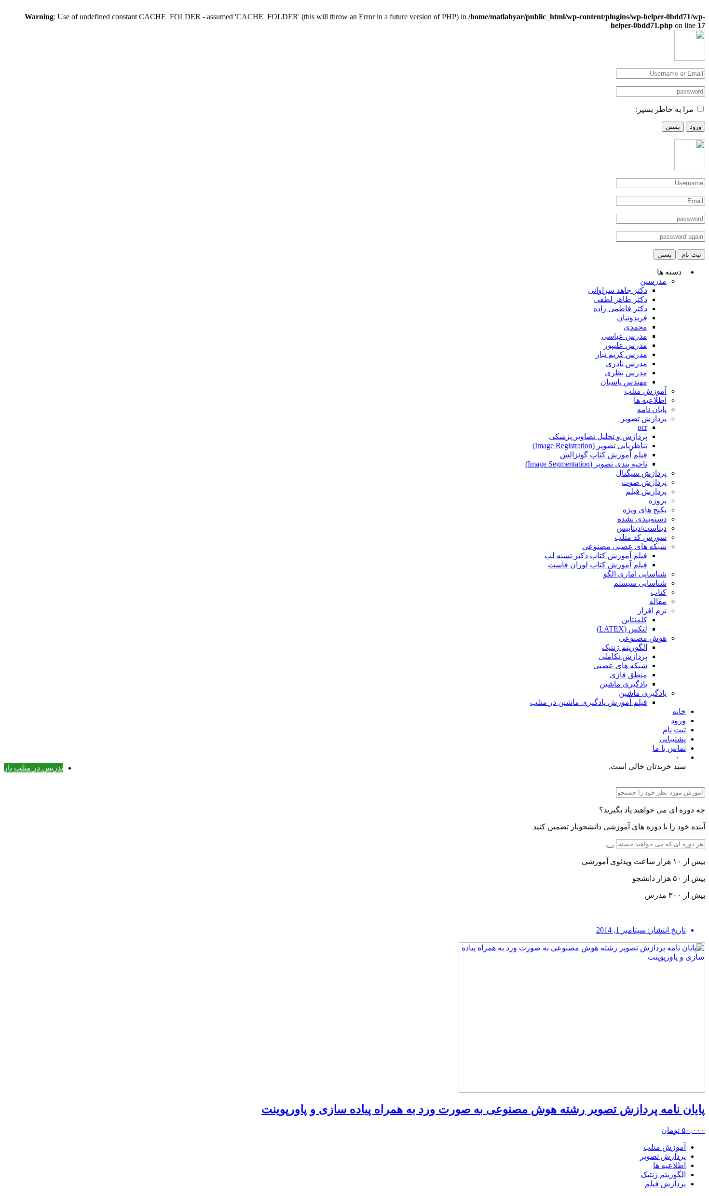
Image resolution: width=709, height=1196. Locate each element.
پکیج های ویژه (645, 510)
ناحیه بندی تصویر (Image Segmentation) (586, 464)
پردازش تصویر (644, 418)
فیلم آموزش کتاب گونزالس (603, 455)
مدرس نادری (626, 363)
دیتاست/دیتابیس (641, 528)
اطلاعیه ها (650, 400)
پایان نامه (652, 409)
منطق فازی (628, 675)
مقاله (658, 601)
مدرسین (653, 281)
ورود (695, 126)
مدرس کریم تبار (621, 354)
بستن (673, 126)
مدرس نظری (626, 373)
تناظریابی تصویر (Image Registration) (589, 445)
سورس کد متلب (640, 537)
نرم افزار (652, 610)
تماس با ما (669, 748)
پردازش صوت (644, 482)
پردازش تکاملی (623, 656)
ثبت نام (691, 254)
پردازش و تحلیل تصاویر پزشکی (598, 436)
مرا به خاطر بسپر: (665, 109)
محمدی (635, 327)
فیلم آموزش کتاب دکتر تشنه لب (596, 555)
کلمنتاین (634, 620)
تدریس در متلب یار (33, 768)
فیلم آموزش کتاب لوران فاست (597, 565)
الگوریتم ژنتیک (624, 647)
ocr (642, 427)
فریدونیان (632, 318)
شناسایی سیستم (640, 583)
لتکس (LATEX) (622, 629)
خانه (679, 711)
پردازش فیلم (646, 491)
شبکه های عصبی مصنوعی (624, 546)
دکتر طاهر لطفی (620, 299)
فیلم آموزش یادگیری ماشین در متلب (588, 702)
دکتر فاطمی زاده (620, 308)
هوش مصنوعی (643, 638)
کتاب (659, 592)
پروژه (658, 500)
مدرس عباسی (624, 336)
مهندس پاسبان (623, 382)
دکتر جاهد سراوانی (617, 290)
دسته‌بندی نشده (642, 519)
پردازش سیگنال (641, 473)
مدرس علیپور (625, 345)
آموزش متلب (645, 391)
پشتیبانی (672, 739)
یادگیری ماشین (623, 684)
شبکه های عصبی (620, 665)
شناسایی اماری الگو (635, 574)
